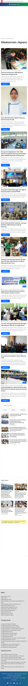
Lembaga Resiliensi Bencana (6, 631)
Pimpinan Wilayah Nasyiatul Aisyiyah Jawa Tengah (11, 657)
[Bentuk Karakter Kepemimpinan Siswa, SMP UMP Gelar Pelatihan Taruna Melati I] (5, 435)
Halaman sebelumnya (7, 405)
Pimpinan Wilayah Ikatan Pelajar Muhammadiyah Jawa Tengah (13, 662)
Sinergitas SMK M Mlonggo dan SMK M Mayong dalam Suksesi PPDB (13, 191)
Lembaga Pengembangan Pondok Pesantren (10, 625)
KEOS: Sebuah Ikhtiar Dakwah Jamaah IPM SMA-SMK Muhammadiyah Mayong (14, 225)
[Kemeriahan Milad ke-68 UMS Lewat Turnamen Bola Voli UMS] (5, 416)
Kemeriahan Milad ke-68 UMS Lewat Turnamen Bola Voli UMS (18, 415)
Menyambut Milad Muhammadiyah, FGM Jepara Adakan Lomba (13, 292)
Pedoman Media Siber (7, 677)
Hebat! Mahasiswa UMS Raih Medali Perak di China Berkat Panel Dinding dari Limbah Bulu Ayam (18, 441)
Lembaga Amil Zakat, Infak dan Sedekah (9, 633)
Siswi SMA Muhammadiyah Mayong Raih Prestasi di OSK (13, 119)
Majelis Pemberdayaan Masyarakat (8, 610)
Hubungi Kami (22, 677)
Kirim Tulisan (14, 679)
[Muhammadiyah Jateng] (14, 4)
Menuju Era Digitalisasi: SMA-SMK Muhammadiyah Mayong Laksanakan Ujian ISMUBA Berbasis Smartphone (13, 153)
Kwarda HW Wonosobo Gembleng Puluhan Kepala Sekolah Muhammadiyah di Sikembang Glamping (18, 422)
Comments (22, 410)
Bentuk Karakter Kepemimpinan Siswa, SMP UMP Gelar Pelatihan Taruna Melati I (17, 435)
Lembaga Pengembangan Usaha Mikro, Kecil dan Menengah (13, 637)
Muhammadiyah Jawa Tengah (7, 70)
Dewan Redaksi (16, 677)
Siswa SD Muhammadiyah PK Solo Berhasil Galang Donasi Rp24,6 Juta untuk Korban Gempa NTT (18, 429)
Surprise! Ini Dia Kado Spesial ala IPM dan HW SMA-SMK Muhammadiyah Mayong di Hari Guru (13, 261)
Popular (4, 410)
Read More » (5, 84)
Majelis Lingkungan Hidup (6, 599)
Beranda (3, 38)
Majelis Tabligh (4, 597)
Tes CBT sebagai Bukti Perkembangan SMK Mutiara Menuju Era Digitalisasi (14, 324)
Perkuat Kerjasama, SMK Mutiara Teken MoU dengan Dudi (12, 73)
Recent (13, 410)
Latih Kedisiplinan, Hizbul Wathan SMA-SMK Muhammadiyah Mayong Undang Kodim (14, 389)
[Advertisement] (14, 21)
